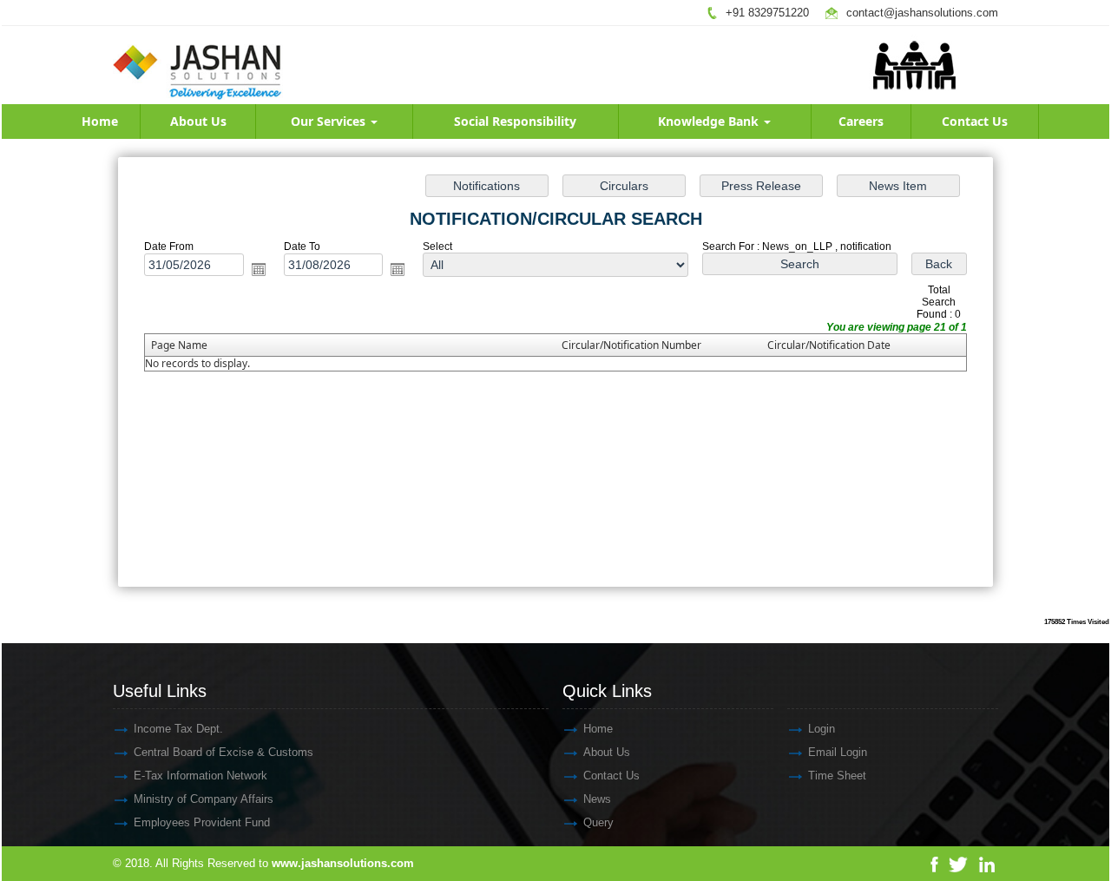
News (597, 798)
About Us (198, 121)
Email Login (837, 752)
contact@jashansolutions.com (922, 12)
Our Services (330, 121)
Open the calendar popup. (258, 269)
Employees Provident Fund (202, 822)
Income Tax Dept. (178, 728)
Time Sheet (837, 775)
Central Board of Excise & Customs (223, 752)
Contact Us (975, 121)
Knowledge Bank (710, 121)
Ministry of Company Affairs (203, 798)
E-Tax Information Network (200, 775)
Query (598, 822)
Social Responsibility (515, 121)
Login (821, 728)
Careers (861, 121)
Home (100, 121)
